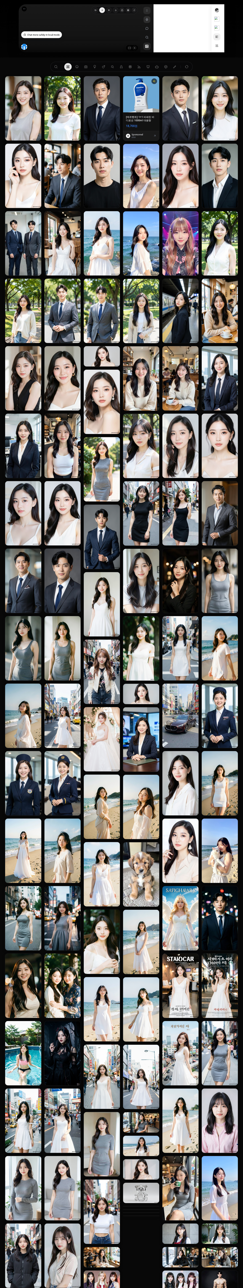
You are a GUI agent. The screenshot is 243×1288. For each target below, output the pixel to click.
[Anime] (77, 67)
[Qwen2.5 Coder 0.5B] (95, 10)
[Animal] (148, 67)
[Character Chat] (36, 135)
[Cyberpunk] (130, 67)
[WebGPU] (128, 10)
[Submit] (134, 48)
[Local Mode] (122, 10)
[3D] (166, 67)
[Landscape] (139, 67)
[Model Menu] (134, 10)
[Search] (56, 67)
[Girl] (94, 67)
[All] (68, 67)
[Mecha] (157, 67)
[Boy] (103, 67)
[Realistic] (85, 67)
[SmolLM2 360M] (102, 10)
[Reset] (186, 67)
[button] (41, 34)
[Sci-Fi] (121, 67)
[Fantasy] (112, 67)
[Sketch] (174, 67)
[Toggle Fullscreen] (129, 48)
